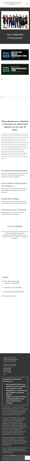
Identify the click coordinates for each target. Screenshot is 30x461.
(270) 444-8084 (7, 368)
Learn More (16, 176)
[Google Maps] (15, 258)
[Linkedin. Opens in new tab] (4, 374)
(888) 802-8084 (7, 369)
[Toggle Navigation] (27, 3)
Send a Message (7, 371)
